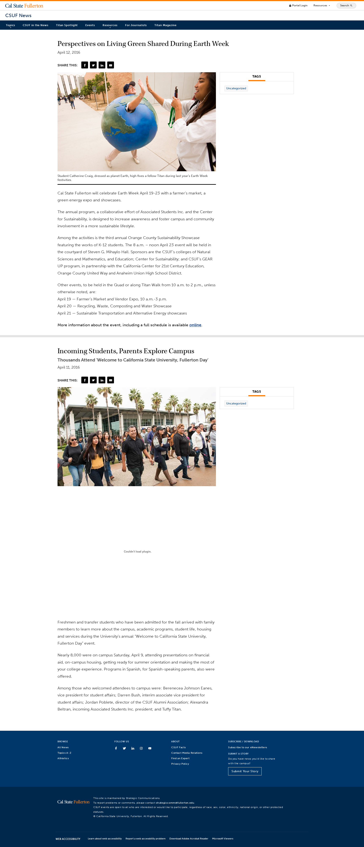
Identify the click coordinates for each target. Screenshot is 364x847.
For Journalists (136, 25)
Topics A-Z (64, 752)
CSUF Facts (178, 747)
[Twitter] (93, 65)
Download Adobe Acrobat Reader (188, 838)
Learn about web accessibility (105, 838)
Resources (322, 5)
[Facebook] (84, 65)
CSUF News (18, 15)
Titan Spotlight (67, 25)
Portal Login (298, 5)
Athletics (63, 758)
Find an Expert (180, 758)
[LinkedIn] (102, 65)
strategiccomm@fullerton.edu (175, 802)
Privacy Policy (180, 763)
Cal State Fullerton (24, 5)
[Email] (110, 65)
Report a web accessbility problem (146, 838)
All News (63, 747)
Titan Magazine (165, 25)
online (195, 324)
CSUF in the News (35, 25)
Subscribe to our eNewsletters (247, 747)
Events (90, 25)
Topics (10, 25)
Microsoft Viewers (222, 838)
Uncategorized (236, 88)
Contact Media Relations (186, 752)
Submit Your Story (245, 771)
